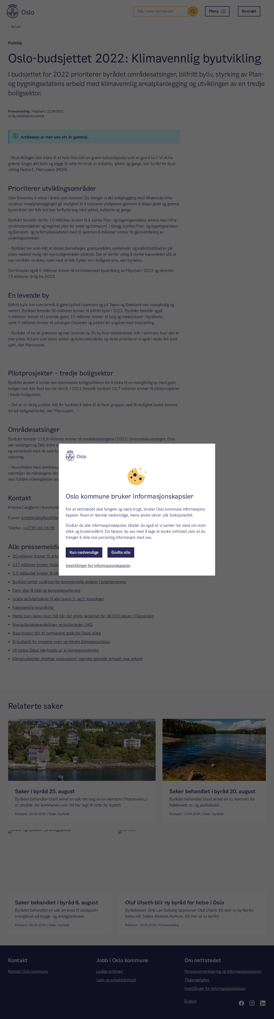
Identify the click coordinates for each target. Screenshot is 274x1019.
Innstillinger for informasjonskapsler (98, 565)
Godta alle (120, 552)
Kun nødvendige (84, 552)
